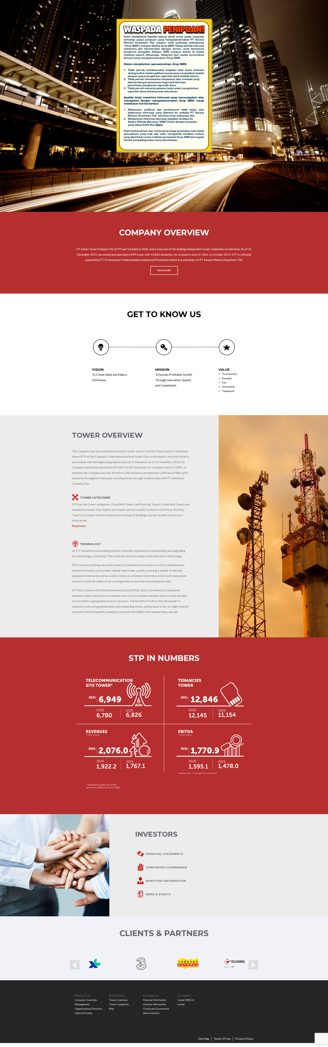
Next (253, 965)
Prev (75, 965)
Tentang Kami (101, 5)
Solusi (120, 5)
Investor (135, 5)
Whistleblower (227, 5)
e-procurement (168, 5)
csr (186, 5)
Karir (149, 5)
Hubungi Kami (202, 5)
